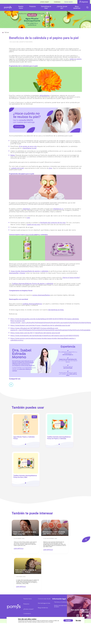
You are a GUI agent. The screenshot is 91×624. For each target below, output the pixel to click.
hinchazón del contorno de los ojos (53, 222)
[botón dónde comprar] (86, 539)
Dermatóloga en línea (46, 7)
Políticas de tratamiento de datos (60, 606)
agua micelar (29, 234)
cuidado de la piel (17, 168)
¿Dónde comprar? (44, 2)
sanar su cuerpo (75, 59)
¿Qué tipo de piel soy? (62, 7)
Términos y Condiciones (61, 602)
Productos (32, 6)
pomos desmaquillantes (41, 295)
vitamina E (26, 209)
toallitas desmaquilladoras (32, 304)
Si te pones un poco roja (28, 146)
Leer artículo (18, 548)
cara (28, 217)
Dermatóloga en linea (44, 603)
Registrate (85, 2)
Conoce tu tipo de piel (44, 598)
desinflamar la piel (29, 148)
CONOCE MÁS (26, 435)
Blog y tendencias (76, 7)
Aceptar (68, 620)
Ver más (78, 620)
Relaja (12, 155)
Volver (7, 32)
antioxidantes (44, 95)
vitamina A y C (58, 209)
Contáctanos (57, 2)
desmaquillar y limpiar (17, 273)
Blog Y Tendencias (12, 13)
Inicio (5, 13)
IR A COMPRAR (26, 439)
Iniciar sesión (68, 2)
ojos (50, 168)
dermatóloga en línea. (56, 310)
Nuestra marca (20, 7)
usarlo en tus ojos (33, 224)
